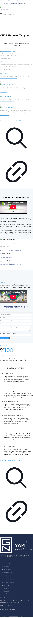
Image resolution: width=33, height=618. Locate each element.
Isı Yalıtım (6, 585)
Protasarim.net (13, 616)
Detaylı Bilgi (3, 282)
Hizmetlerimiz (7, 569)
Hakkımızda (7, 563)
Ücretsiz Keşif (7, 594)
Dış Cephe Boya (8, 579)
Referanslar (7, 566)
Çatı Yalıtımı (7, 588)
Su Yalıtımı (6, 591)
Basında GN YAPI (8, 572)
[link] (16, 154)
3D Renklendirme (9, 582)
